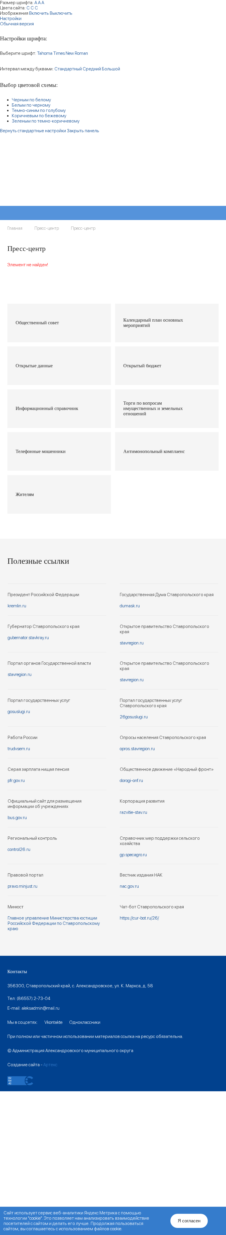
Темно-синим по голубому (39, 110)
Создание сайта (23, 1064)
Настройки (10, 18)
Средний (92, 69)
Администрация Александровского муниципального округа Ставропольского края (80, 179)
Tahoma (44, 53)
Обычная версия (17, 24)
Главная (14, 228)
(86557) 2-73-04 (33, 998)
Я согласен (189, 1220)
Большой (111, 69)
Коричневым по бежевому (39, 115)
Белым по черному (31, 105)
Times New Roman (70, 53)
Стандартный (68, 69)
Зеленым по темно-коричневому (45, 121)
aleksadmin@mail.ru (40, 1008)
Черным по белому (31, 99)
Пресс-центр (46, 228)
